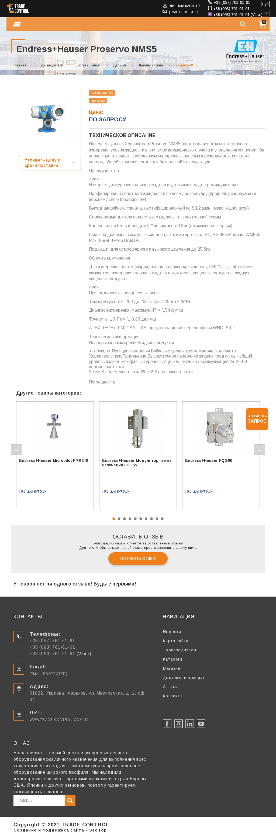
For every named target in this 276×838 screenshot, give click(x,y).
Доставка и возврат (184, 677)
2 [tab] (119, 518)
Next (259, 449)
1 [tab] (113, 518)
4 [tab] (130, 518)
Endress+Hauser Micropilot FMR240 (53, 460)
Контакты (172, 696)
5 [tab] (135, 518)
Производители (51, 65)
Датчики (119, 65)
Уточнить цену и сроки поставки (42, 162)
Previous (16, 449)
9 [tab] (157, 518)
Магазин (171, 668)
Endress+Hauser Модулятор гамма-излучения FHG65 (137, 462)
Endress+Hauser (88, 65)
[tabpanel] (54, 455)
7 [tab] (146, 518)
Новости (172, 631)
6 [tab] (140, 518)
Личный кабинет (185, 6)
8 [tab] (151, 518)
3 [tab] (124, 518)
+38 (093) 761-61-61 (231, 8)
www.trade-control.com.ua (59, 720)
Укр (265, 13)
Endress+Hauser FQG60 (208, 460)
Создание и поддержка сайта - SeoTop (60, 830)
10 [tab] (162, 518)
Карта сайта (175, 640)
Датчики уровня (151, 65)
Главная (19, 65)
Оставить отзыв (138, 558)
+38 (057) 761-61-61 (232, 2)
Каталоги (172, 659)
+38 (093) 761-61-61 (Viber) (238, 14)
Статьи (170, 686)
